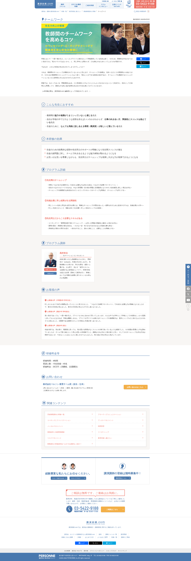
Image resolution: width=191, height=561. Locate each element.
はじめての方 (89, 537)
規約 (100, 534)
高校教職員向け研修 (90, 11)
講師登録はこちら (121, 478)
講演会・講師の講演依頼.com (50, 11)
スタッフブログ (75, 478)
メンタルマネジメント (55, 426)
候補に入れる (49, 269)
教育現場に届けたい (75, 11)
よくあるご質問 (116, 1)
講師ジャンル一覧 (111, 534)
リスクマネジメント (54, 438)
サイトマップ (122, 551)
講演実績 (124, 534)
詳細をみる (50, 273)
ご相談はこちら (112, 509)
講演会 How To (77, 551)
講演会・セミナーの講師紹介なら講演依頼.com (79, 534)
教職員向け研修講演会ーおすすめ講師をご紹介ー (64, 444)
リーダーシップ (103, 432)
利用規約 (104, 1)
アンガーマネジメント (106, 420)
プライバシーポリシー (97, 551)
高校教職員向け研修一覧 (55, 414)
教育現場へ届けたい (105, 438)
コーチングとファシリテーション (59, 420)
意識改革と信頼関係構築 (55, 432)
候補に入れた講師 (67, 537)
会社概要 (67, 551)
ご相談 (79, 537)
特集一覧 (64, 11)
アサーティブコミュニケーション (109, 414)
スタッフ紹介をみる (58, 478)
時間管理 (101, 426)
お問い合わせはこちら (135, 387)
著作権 (86, 551)
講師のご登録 (125, 537)
